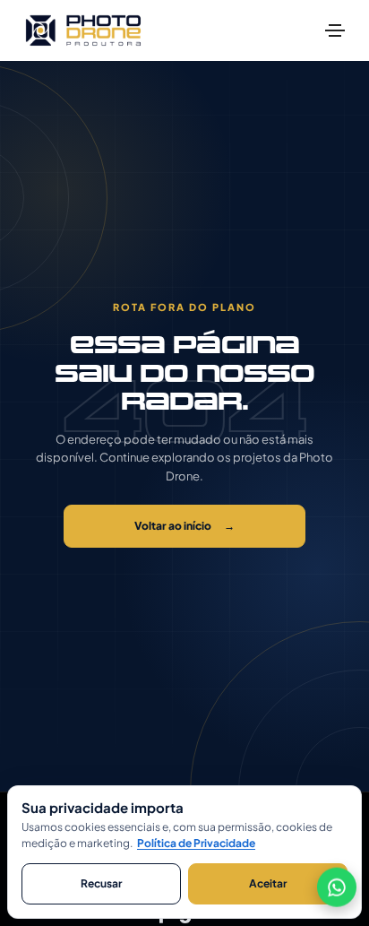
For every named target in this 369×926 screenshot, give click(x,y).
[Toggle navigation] (335, 30)
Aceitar (268, 883)
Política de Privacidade (196, 843)
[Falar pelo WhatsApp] (336, 886)
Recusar (101, 883)
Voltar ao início (184, 525)
